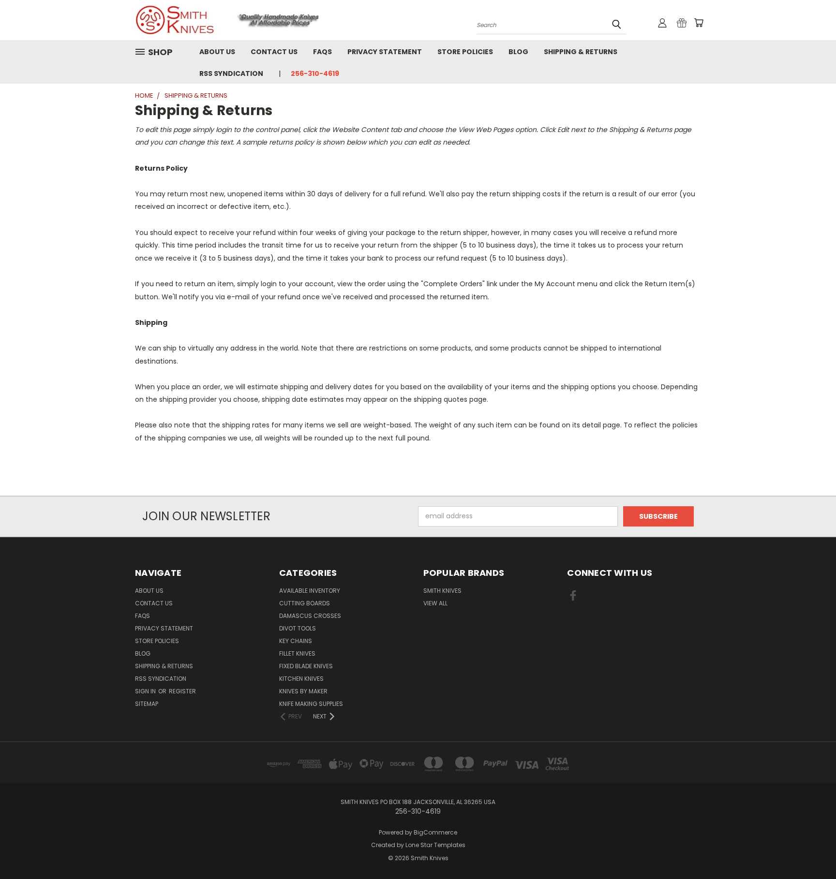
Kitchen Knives (301, 678)
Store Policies (465, 52)
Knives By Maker (303, 691)
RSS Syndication (231, 73)
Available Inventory (309, 590)
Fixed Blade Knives (306, 666)
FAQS (322, 52)
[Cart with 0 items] (698, 23)
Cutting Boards (304, 603)
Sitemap (146, 704)
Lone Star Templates (435, 845)
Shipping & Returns (580, 52)
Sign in (146, 691)
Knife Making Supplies (311, 704)
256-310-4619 (315, 73)
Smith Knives (442, 590)
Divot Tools (297, 628)
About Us (217, 52)
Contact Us (274, 52)
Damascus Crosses (310, 616)
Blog (518, 52)
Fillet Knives (297, 653)
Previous (810, 849)
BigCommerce (435, 832)
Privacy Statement (384, 52)
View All (435, 603)
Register (182, 691)
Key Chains (295, 641)
